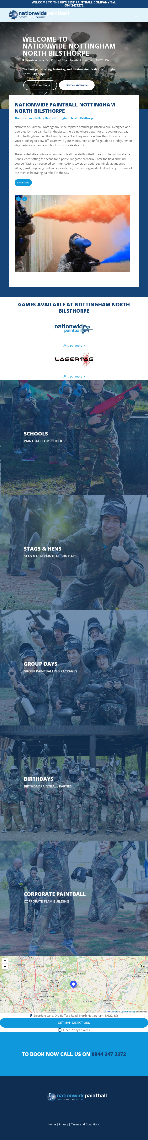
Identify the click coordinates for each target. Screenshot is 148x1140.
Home (52, 1124)
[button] (137, 15)
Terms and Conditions (85, 1124)
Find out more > (74, 345)
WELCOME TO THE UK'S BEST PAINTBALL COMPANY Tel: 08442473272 (74, 3)
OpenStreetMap (128, 1011)
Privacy (63, 1124)
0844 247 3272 (109, 1054)
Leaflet (113, 1011)
